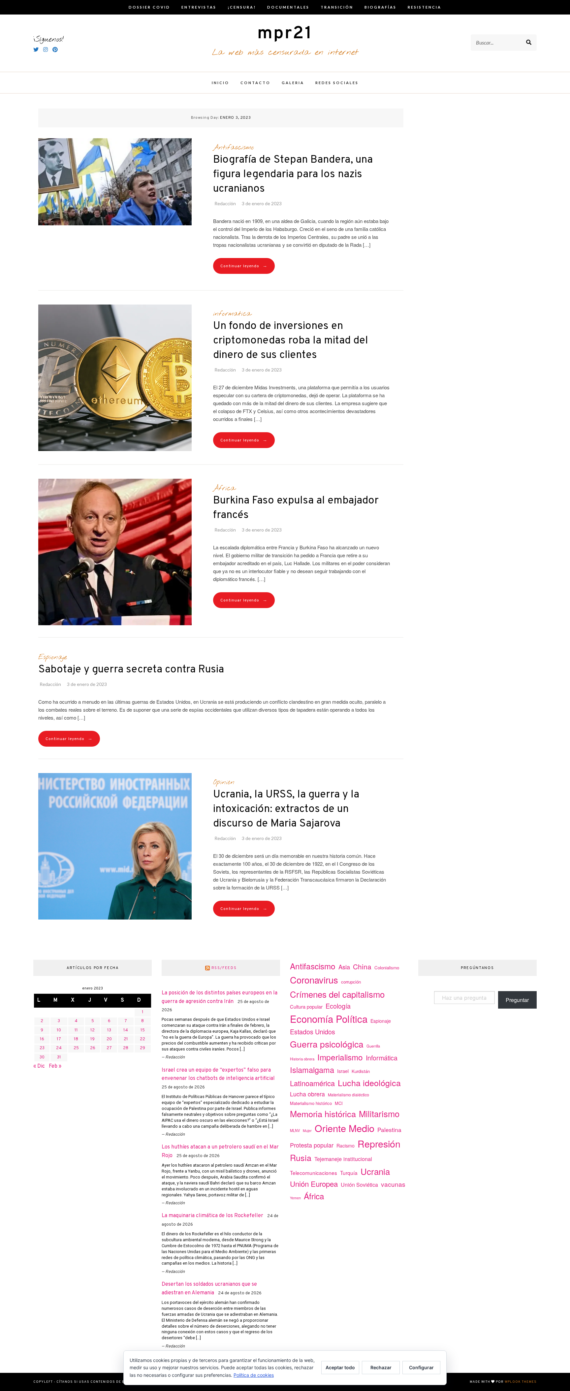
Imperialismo (340, 1057)
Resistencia (424, 7)
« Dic (39, 1066)
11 (76, 1030)
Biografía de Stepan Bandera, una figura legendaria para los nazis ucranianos (293, 174)
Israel (343, 1071)
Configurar (421, 1367)
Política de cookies (254, 1375)
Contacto (255, 83)
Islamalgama (312, 1069)
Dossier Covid (149, 7)
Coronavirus (314, 979)
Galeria (293, 83)
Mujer (307, 1130)
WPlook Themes (521, 1382)
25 (76, 1048)
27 (109, 1048)
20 (109, 1039)
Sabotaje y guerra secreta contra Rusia (131, 669)
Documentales (288, 7)
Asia (344, 966)
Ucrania (375, 1171)
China (362, 966)
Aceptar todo (340, 1367)
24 (59, 1048)
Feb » (55, 1066)
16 (42, 1039)
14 (125, 1030)
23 (42, 1048)
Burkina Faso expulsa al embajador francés (296, 508)
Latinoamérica (312, 1083)
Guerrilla (373, 1046)
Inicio (220, 83)
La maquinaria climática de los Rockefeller (212, 1216)
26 (92, 1048)
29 (142, 1048)
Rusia (300, 1157)
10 (59, 1030)
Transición (337, 7)
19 (92, 1039)
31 (59, 1057)
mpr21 (285, 33)
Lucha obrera (307, 1094)
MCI (339, 1103)
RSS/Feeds (224, 968)
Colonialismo (386, 967)
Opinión (224, 782)
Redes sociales (337, 83)
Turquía (349, 1172)
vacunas (393, 1184)
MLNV (295, 1130)
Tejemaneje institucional (343, 1159)
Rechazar (381, 1367)
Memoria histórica (323, 1113)
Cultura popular (306, 1006)
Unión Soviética (359, 1184)
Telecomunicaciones (313, 1172)
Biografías (380, 7)
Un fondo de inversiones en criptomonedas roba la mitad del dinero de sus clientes (290, 341)
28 (125, 1048)
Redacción (225, 203)
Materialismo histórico (311, 1103)
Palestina (389, 1129)
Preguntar (517, 1000)
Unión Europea (314, 1183)
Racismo (345, 1145)
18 (76, 1039)
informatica (232, 313)
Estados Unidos (312, 1031)
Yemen (295, 1197)
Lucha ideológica (369, 1082)
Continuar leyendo (244, 266)
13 (109, 1030)
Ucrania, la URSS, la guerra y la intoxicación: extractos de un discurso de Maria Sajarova (286, 809)
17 (59, 1039)
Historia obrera (302, 1058)
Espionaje (52, 657)
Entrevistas (198, 7)
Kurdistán (361, 1071)
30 (42, 1057)
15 (143, 1030)
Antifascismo (233, 147)
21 (126, 1039)
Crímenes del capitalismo (337, 994)
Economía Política (328, 1018)
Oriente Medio (344, 1128)
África (224, 488)
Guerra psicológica (327, 1044)
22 (142, 1039)
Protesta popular (311, 1145)
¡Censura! (242, 7)
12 (92, 1030)
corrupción (351, 982)
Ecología (338, 1006)
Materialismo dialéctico (348, 1095)
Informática (381, 1057)
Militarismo (379, 1113)
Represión (379, 1143)
